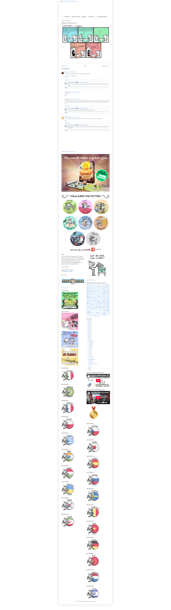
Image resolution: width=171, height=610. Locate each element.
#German (105, 307)
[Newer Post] (106, 66)
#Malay (101, 312)
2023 (89, 325)
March (90, 355)
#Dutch (97, 306)
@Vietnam (100, 304)
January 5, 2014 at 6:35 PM (83, 82)
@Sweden (108, 302)
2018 (89, 333)
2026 (89, 320)
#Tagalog (91, 314)
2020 (89, 330)
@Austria (99, 285)
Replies (67, 106)
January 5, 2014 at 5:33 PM (71, 72)
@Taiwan (96, 303)
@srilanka (103, 302)
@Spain (98, 302)
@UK (109, 303)
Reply (66, 77)
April (90, 353)
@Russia (95, 299)
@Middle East (89, 296)
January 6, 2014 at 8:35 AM (83, 108)
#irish (105, 309)
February (90, 356)
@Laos (99, 294)
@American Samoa (93, 284)
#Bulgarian (100, 305)
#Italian (108, 309)
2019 (89, 331)
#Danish (94, 306)
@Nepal (108, 296)
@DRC (88, 289)
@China (88, 288)
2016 (89, 336)
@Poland (108, 298)
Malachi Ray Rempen (72, 82)
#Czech (91, 306)
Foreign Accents (91, 362)
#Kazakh (93, 310)
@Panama (97, 298)
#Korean (100, 310)
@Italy (104, 293)
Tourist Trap (91, 361)
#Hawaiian (88, 309)
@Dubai (91, 289)
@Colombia (92, 288)
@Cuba (98, 288)
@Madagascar (99, 295)
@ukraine (88, 304)
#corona (88, 306)
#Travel (104, 314)
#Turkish (108, 314)
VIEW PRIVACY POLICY (91, 280)
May (89, 351)
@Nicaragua (99, 297)
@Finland (94, 290)
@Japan (88, 294)
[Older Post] (64, 66)
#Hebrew (91, 309)
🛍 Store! (84, 16)
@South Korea (93, 302)
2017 (89, 334)
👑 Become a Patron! (75, 16)
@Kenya (96, 294)
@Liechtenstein (107, 294)
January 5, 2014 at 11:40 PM (75, 92)
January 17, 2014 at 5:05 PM (83, 125)
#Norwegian (105, 312)
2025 (89, 322)
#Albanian (88, 305)
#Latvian (93, 312)
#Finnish (93, 307)
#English (100, 306)
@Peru (101, 298)
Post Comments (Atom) (70, 151)
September (91, 345)
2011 (89, 369)
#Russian (97, 313)
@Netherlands (89, 297)
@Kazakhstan (92, 294)
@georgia (102, 290)
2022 (89, 327)
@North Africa (104, 297)
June (90, 350)
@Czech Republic (102, 288)
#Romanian (93, 313)
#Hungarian (98, 309)
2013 (89, 366)
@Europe (89, 290)
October (90, 344)
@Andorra (98, 284)
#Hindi (95, 309)
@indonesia (89, 293)
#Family (90, 307)
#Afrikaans (108, 304)
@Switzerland (89, 303)
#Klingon (96, 310)
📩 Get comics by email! (101, 16)
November (91, 342)
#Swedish (88, 314)
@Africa (88, 284)
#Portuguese (89, 313)
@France (99, 290)
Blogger (94, 601)
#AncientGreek (92, 305)
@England (103, 289)
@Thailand (101, 303)
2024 (89, 323)
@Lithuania (88, 295)
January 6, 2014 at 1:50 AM (75, 99)
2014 (89, 339)
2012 (89, 368)
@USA (91, 304)
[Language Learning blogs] (94, 420)
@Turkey (105, 303)
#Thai (95, 314)
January (90, 358)
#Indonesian (102, 309)
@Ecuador (95, 289)
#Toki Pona (99, 314)
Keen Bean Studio (68, 271)
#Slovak (101, 313)
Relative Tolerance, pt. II (93, 364)
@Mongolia (95, 296)
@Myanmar (104, 296)
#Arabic (96, 305)
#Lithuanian (97, 312)
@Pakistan (94, 298)
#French (100, 307)
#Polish (108, 312)
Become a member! (65, 287)
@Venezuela (96, 304)
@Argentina (107, 284)
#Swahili (108, 313)
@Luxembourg (93, 295)
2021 (89, 328)
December (91, 340)
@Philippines (104, 298)
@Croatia (95, 288)
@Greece (92, 291)
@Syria (93, 303)
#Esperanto (104, 306)
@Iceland (104, 291)
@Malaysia (104, 295)
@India (108, 291)
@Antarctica (103, 284)
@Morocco (100, 296)
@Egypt (99, 289)
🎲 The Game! (91, 16)
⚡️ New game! (66, 16)
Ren (65, 72)
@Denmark (108, 288)
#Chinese (108, 305)
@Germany (107, 290)
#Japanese (89, 310)
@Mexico (108, 295)
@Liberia (102, 294)
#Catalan (104, 305)
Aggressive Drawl (92, 359)
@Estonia (108, 289)
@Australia (95, 285)
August (90, 347)
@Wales (104, 304)
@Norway (90, 298)
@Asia (91, 285)
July (89, 348)
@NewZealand (94, 297)
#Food (97, 307)
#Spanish (104, 313)
